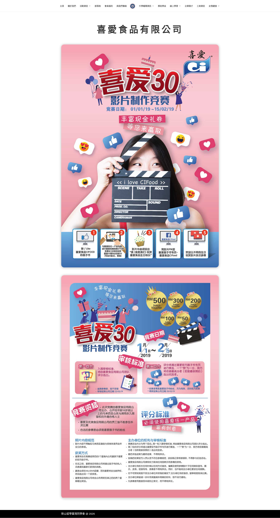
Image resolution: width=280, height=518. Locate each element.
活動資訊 (84, 6)
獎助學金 (162, 6)
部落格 (98, 6)
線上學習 (174, 6)
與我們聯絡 (122, 6)
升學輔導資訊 (145, 6)
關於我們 (72, 6)
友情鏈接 (213, 6)
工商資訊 (201, 6)
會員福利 (109, 6)
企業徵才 (189, 6)
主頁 (62, 6)
